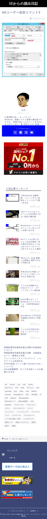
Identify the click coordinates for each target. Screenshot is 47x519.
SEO (27, 394)
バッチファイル (16, 415)
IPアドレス (30, 387)
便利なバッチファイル (22, 422)
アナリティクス (19, 404)
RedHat (34, 391)
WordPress (8, 404)
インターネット (31, 404)
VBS (6, 398)
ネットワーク (35, 411)
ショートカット (9, 411)
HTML (22, 387)
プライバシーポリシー (18, 511)
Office (21, 391)
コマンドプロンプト (19, 408)
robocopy (8, 394)
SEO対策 (34, 394)
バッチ (7, 415)
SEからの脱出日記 (23, 3)
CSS (24, 384)
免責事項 (33, 511)
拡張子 (7, 426)
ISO (38, 387)
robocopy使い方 (18, 394)
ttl (40, 394)
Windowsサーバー (10, 401)
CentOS (12, 384)
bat (6, 384)
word (32, 401)
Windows (13, 398)
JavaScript (8, 391)
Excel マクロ (9, 387)
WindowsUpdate (24, 398)
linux (15, 391)
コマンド (7, 408)
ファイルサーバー (29, 415)
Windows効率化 (23, 401)
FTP (16, 387)
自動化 (14, 426)
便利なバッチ (9, 422)
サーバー (30, 408)
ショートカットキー (23, 411)
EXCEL (30, 384)
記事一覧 (12, 457)
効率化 (34, 422)
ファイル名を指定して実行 (13, 419)
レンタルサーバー (29, 419)
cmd (18, 384)
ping (27, 391)
